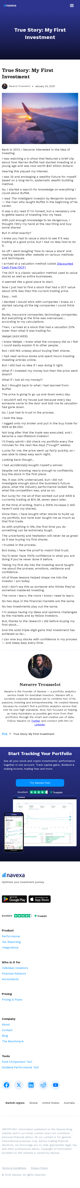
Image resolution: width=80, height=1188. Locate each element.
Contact (7, 1030)
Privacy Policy (39, 1167)
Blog (4, 733)
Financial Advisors (14, 973)
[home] (9, 6)
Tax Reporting (11, 942)
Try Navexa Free (40, 782)
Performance (11, 936)
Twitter (35, 720)
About (6, 1024)
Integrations (10, 947)
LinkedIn (39, 724)
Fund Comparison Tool (17, 1061)
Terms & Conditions (14, 1167)
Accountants (10, 979)
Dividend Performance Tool (20, 1067)
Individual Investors (15, 968)
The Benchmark (13, 1041)
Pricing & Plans (12, 999)
